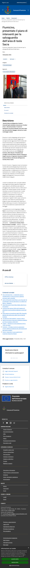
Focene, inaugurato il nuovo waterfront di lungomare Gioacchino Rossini (12, 333)
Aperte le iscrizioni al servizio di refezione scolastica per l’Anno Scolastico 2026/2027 (15, 321)
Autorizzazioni (6, 479)
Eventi (4, 499)
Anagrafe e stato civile (8, 450)
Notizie (5, 486)
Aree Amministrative (8, 432)
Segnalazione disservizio (9, 526)
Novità (8, 18)
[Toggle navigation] (3, 10)
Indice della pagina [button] (9, 103)
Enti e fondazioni (7, 436)
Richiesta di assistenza (8, 529)
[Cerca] (28, 10)
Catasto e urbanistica (8, 459)
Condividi (5, 59)
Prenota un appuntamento (9, 522)
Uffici (4, 434)
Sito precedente (7, 531)
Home (3, 18)
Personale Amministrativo (9, 441)
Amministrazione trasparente (10, 538)
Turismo (5, 461)
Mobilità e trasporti (7, 463)
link (23, 556)
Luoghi (4, 497)
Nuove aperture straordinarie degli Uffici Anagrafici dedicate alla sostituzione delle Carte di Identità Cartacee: (15, 315)
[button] (15, 565)
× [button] (28, 547)
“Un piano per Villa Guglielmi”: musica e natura (14, 318)
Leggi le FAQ (6, 524)
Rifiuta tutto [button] (15, 562)
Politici (4, 438)
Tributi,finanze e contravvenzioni (11, 472)
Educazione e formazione (9, 470)
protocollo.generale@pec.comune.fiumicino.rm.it (15, 514)
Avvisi (4, 491)
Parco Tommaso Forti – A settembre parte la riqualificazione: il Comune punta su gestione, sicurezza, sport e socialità (13, 296)
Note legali (5, 545)
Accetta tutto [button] (14, 559)
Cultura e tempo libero (8, 452)
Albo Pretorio (6, 540)
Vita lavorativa (6, 454)
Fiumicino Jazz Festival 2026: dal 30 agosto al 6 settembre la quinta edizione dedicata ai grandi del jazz (14, 310)
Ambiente (5, 475)
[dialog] (15, 557)
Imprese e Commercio (8, 457)
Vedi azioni (12, 59)
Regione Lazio (5, 2)
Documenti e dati (7, 443)
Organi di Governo (7, 429)
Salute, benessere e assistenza (10, 477)
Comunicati (14, 18)
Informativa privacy (7, 542)
